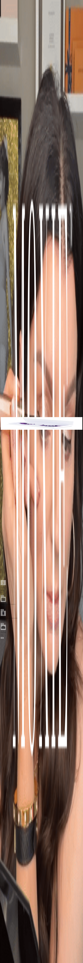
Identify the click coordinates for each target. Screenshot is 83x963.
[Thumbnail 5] (1, 429)
